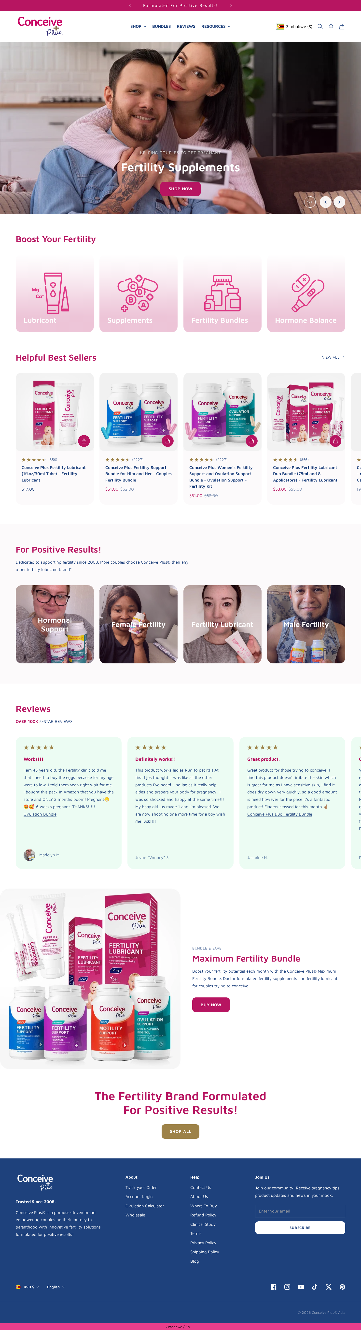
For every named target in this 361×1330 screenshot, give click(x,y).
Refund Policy (203, 1215)
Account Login (139, 1196)
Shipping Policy (204, 1251)
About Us (199, 1196)
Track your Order (141, 1187)
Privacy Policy (203, 1242)
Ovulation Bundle (40, 814)
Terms (196, 1233)
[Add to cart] (84, 441)
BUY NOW (211, 1004)
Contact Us (200, 1187)
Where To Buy (203, 1205)
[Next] (231, 5)
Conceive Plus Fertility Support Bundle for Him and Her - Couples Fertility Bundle (138, 473)
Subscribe (300, 1228)
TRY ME (180, 188)
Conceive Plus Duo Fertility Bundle (279, 814)
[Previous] (130, 5)
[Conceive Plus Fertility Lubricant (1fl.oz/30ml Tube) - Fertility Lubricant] (55, 412)
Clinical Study (203, 1224)
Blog (194, 1261)
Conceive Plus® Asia (328, 1312)
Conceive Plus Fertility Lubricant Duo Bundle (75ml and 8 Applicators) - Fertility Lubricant (305, 473)
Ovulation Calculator (144, 1205)
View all (330, 357)
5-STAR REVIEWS (55, 721)
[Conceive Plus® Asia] (40, 26)
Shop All (180, 1131)
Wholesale (135, 1215)
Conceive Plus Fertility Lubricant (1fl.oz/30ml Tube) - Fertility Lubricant (54, 473)
